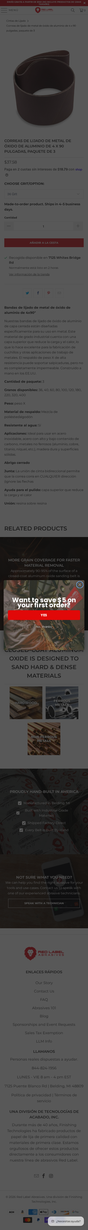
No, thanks (44, 627)
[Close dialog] (80, 584)
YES (44, 615)
